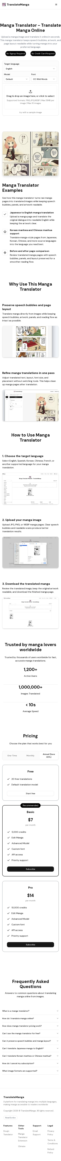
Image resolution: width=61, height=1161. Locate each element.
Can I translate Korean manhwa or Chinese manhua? (26, 1056)
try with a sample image (30, 112)
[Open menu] (56, 4)
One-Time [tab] (12, 755)
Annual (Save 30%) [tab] (49, 755)
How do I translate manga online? (18, 1018)
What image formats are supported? (19, 1071)
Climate (21, 1146)
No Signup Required (16, 53)
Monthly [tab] (30, 755)
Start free (30, 793)
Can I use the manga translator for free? (21, 1033)
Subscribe (30, 869)
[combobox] (30, 68)
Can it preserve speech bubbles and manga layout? (26, 1041)
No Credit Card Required (43, 53)
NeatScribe (10, 1117)
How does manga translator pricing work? (22, 1026)
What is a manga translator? (15, 1011)
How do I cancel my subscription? (18, 1063)
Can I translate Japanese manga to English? (23, 1048)
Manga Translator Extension (23, 1137)
